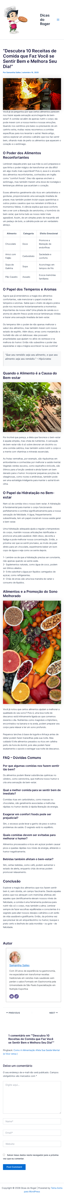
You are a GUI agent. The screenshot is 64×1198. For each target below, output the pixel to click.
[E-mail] (11, 996)
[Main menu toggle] (58, 20)
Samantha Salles (19, 965)
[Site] (16, 996)
